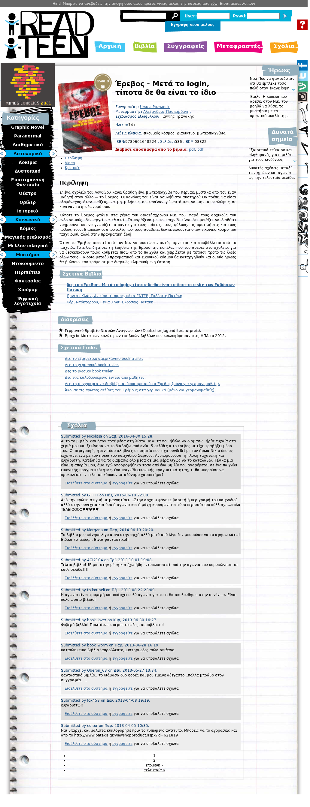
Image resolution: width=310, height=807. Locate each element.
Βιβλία (145, 46)
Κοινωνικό (27, 219)
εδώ (214, 4)
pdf (192, 149)
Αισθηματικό (28, 144)
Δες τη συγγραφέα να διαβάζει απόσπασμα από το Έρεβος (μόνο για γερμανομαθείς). (142, 384)
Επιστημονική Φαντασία (27, 182)
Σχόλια (284, 46)
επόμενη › (154, 765)
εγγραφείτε (122, 483)
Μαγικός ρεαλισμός (28, 237)
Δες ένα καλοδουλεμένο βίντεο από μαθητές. (105, 377)
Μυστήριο (27, 254)
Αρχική (110, 46)
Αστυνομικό (28, 153)
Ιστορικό (27, 211)
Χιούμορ (28, 289)
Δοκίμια (28, 162)
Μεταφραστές (238, 46)
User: (190, 16)
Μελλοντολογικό (28, 245)
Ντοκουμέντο (28, 263)
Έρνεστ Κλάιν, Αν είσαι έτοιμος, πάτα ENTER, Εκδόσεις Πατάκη (124, 296)
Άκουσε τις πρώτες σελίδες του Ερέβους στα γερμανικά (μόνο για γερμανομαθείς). (140, 390)
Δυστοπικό (28, 171)
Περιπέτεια (28, 272)
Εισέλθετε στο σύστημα (86, 483)
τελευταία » (154, 770)
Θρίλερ (28, 202)
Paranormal (27, 136)
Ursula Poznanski (155, 107)
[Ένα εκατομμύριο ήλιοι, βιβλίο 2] (53, 255)
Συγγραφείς (185, 46)
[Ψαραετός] (53, 219)
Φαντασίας (28, 281)
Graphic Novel (27, 127)
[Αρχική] (49, 57)
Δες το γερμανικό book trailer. (92, 365)
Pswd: (240, 16)
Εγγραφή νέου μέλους (192, 25)
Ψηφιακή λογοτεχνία (27, 301)
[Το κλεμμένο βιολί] (53, 153)
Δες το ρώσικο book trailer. (89, 371)
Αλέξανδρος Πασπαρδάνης (167, 112)
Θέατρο (28, 193)
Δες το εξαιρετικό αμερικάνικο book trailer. (104, 359)
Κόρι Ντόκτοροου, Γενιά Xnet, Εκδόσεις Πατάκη (110, 302)
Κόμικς (28, 228)
